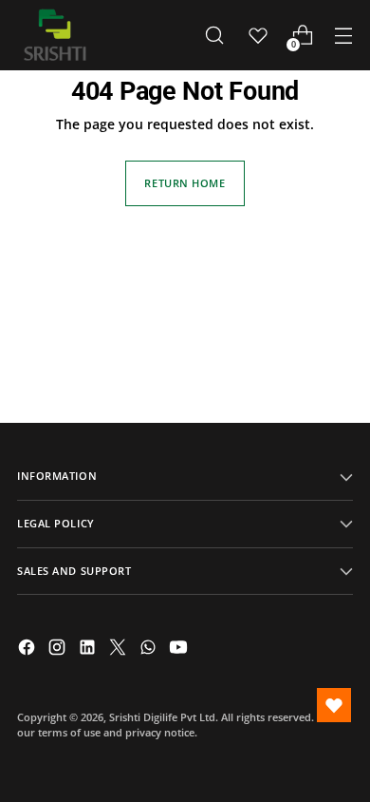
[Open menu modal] (343, 35)
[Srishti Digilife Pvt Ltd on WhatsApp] (150, 649)
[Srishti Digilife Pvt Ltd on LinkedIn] (89, 649)
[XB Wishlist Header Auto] (258, 35)
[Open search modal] (213, 35)
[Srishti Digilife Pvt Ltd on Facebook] (28, 649)
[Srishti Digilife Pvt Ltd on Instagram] (58, 649)
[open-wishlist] (334, 705)
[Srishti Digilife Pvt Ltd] (55, 35)
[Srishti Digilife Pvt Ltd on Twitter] (119, 649)
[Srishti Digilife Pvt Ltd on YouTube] (180, 649)
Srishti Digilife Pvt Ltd (162, 717)
